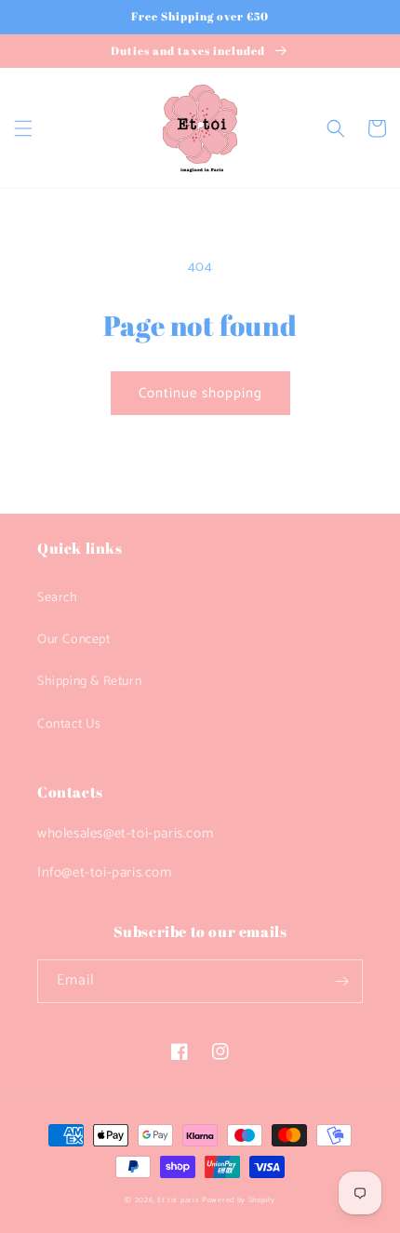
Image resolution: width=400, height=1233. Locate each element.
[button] (23, 128)
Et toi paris (178, 1200)
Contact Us (69, 724)
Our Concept (74, 639)
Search (57, 598)
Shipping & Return (89, 681)
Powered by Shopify (238, 1200)
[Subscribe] (341, 981)
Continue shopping (200, 393)
